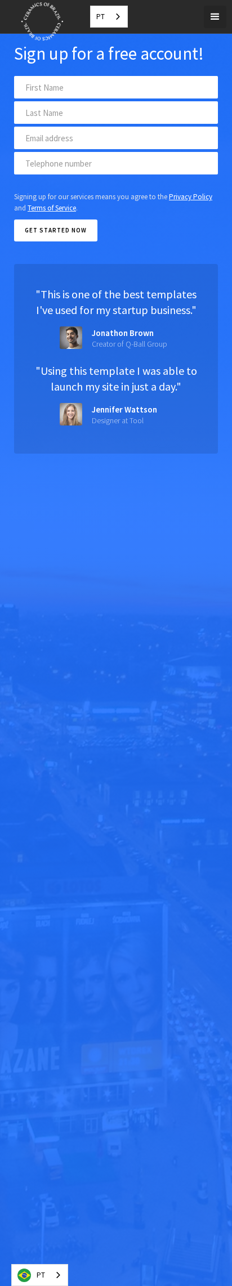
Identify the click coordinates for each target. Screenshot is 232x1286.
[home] (39, 32)
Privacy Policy (190, 196)
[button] (215, 17)
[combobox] (109, 17)
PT (100, 16)
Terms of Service (52, 208)
